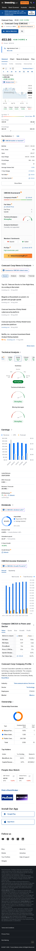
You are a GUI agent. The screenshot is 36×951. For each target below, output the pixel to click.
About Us (22, 849)
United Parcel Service (25, 775)
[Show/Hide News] (13, 68)
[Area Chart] (6, 68)
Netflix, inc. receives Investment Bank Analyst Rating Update (16, 335)
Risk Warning (5, 940)
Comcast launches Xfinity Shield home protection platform (16, 323)
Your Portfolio (6, 857)
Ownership (18, 64)
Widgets (4, 861)
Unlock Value (28, 116)
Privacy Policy (5, 934)
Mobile (4, 853)
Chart (12, 59)
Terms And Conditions (8, 927)
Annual (4, 570)
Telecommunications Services (24, 683)
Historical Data (28, 64)
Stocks (4, 7)
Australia (24, 7)
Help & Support (24, 857)
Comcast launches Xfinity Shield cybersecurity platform (14, 310)
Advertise (23, 853)
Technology (30, 687)
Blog (3, 849)
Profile (11, 64)
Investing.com (6, 327)
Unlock (21, 656)
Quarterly (12, 570)
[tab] (10, 358)
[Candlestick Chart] (3, 68)
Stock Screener (13, 7)
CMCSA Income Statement (14, 561)
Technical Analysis (10, 352)
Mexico (31, 695)
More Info (9, 50)
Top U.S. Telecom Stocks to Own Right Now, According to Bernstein (18, 286)
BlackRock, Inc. (7, 758)
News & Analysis (23, 59)
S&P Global (6, 775)
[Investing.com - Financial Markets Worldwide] (11, 3)
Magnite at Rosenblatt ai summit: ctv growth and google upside (15, 298)
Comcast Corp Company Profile (16, 664)
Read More (5, 678)
